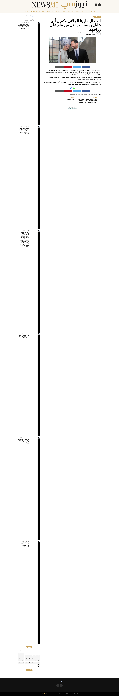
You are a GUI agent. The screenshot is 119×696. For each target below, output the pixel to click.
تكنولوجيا (78, 11)
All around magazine (35, 11)
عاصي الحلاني (80, 94)
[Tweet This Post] (77, 67)
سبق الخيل (92, 11)
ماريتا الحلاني (71, 94)
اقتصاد (83, 11)
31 (38, 664)
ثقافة (69, 11)
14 (26, 658)
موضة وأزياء (56, 11)
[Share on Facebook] (86, 67)
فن (75, 94)
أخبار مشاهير (89, 94)
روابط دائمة (27, 11)
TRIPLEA (43, 693)
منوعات (43, 11)
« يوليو (39, 666)
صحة (87, 11)
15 (22, 658)
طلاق (85, 94)
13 (29, 658)
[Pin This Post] (68, 67)
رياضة (73, 11)
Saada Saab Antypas (90, 34)
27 (29, 662)
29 (22, 662)
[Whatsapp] (74, 88)
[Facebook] (71, 88)
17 (38, 660)
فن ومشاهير (63, 11)
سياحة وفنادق (50, 11)
